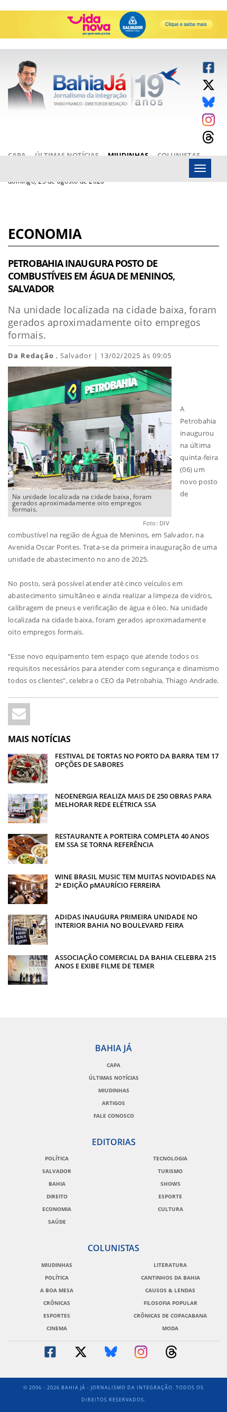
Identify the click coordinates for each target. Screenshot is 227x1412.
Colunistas (178, 155)
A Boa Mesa (56, 1290)
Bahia (57, 1183)
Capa (17, 155)
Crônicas (56, 1303)
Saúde (57, 1221)
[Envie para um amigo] (19, 714)
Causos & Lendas (170, 1290)
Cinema (56, 1328)
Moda (170, 1328)
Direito (57, 1196)
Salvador (56, 1171)
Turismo (170, 1171)
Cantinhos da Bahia (170, 1277)
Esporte (170, 1196)
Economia (44, 235)
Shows (170, 1183)
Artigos (113, 1103)
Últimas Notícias (67, 155)
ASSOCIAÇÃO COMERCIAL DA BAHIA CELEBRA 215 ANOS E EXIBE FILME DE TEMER (135, 961)
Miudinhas (128, 155)
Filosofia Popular (170, 1303)
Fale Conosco (113, 1115)
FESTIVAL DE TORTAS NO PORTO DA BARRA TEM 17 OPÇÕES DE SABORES (137, 760)
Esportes (56, 1315)
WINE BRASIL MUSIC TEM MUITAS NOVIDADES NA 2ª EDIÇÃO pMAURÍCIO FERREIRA (135, 880)
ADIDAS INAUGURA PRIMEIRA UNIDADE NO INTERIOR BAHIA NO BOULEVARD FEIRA (126, 920)
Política (57, 1158)
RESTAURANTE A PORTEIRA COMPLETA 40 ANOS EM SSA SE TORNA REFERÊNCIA (132, 840)
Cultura (170, 1209)
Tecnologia (170, 1158)
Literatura (170, 1265)
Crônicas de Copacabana (170, 1315)
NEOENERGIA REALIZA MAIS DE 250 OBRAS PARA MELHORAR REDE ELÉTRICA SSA (133, 800)
